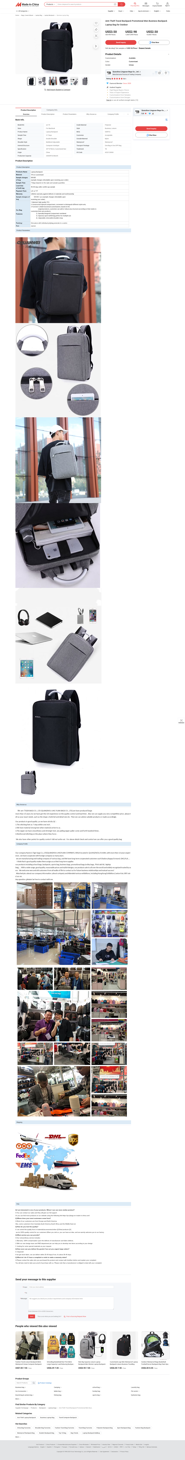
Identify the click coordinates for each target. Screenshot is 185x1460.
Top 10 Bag (62, 1433)
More (17, 1437)
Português (57, 1447)
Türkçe (134, 1447)
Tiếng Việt (141, 1447)
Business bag (19, 1387)
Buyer (120, 11)
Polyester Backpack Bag (105, 1428)
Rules (168, 11)
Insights (146, 1444)
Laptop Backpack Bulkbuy (91, 1433)
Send (31, 1316)
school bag (96, 1387)
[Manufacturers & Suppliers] (27, 4)
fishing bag (57, 1395)
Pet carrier (134, 1391)
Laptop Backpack (49, 15)
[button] (124, 114)
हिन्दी (121, 1447)
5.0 (143, 113)
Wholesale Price (95, 1444)
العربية (104, 1447)
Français (64, 1447)
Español (49, 1447)
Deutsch (88, 1447)
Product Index (129, 1444)
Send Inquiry (121, 42)
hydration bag (135, 1395)
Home (17, 15)
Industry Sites (106, 1444)
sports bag (96, 1395)
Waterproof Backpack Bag (26, 1433)
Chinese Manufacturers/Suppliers (67, 1444)
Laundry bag (135, 1387)
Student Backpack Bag (46, 1433)
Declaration (114, 1451)
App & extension (143, 11)
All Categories (22, 11)
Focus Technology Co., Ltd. (78, 1451)
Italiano (82, 1447)
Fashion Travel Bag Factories (64, 1428)
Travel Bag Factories (85, 1428)
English (42, 1447)
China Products (50, 1444)
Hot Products (40, 1444)
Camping (57, 1387)
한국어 (110, 1447)
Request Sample (145, 48)
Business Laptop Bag (63, 15)
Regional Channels (117, 1444)
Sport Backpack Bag (124, 1428)
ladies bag (57, 1391)
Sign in (167, 6)
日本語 (116, 1447)
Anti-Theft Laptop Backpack (26, 1417)
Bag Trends (74, 1433)
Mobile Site (139, 1444)
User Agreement (104, 1451)
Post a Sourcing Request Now (75, 1316)
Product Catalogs (46, 1383)
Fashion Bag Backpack (142, 1428)
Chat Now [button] (155, 42)
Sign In (108, 100)
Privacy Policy (124, 1451)
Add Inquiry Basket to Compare (58, 89)
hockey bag (96, 1391)
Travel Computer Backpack (68, 1417)
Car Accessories (20, 1391)
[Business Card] (166, 119)
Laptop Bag (38, 15)
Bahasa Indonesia (152, 1447)
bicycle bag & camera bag (23, 1395)
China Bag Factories (24, 1428)
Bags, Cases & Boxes (27, 15)
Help (131, 11)
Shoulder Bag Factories (42, 1428)
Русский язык (73, 1447)
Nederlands (96, 1447)
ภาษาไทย (127, 1447)
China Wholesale (84, 1444)
